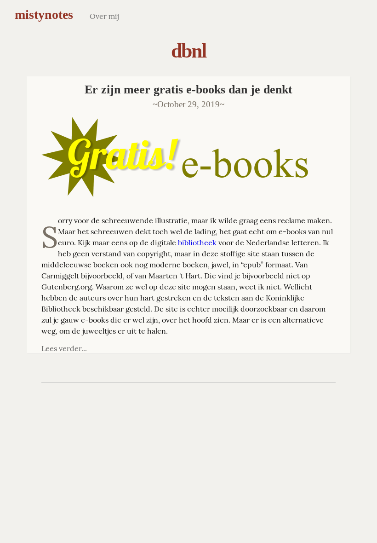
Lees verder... (64, 348)
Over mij (104, 16)
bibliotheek (197, 242)
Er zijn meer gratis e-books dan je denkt (188, 89)
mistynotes (44, 14)
